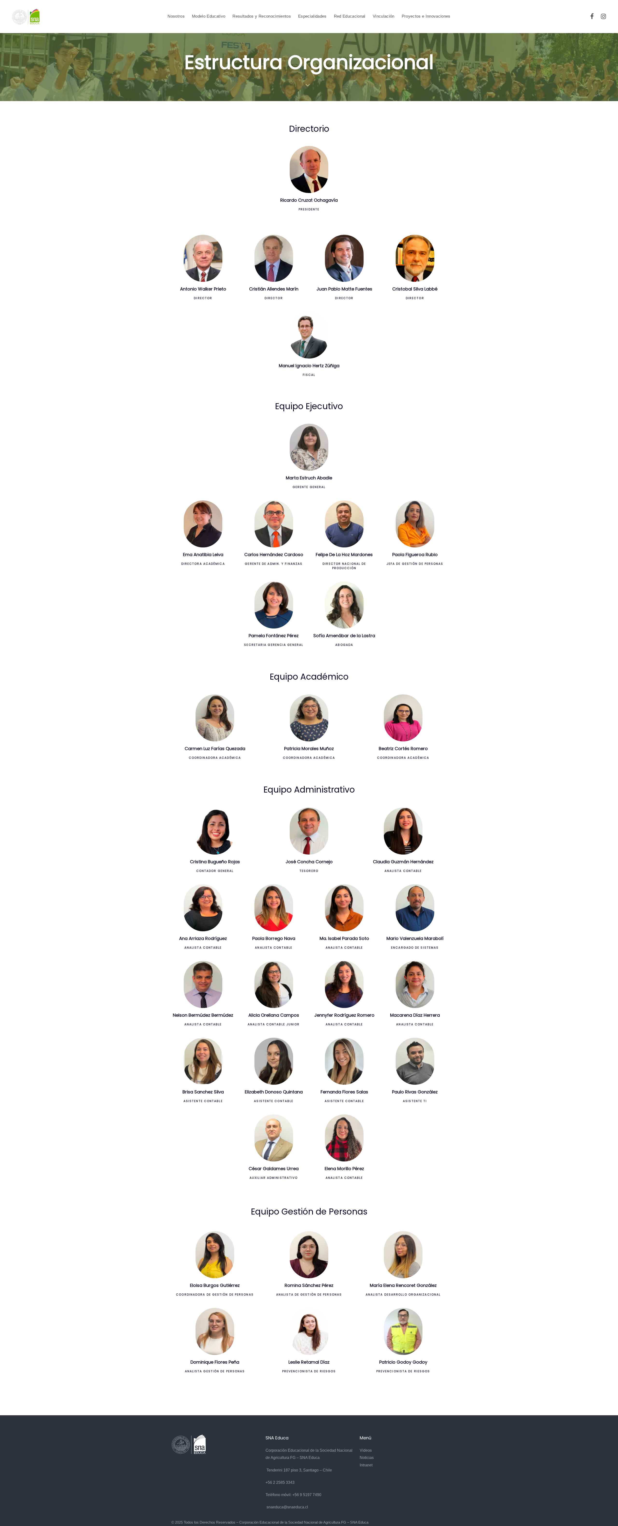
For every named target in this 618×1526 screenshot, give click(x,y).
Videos (366, 1450)
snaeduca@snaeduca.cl (287, 1507)
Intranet (366, 1465)
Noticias (367, 1458)
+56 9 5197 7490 (306, 1495)
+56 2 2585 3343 (280, 1482)
